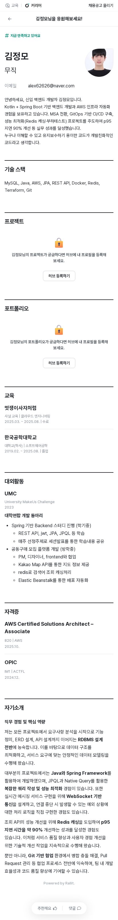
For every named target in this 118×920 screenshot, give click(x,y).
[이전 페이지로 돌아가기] (10, 19)
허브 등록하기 (59, 276)
